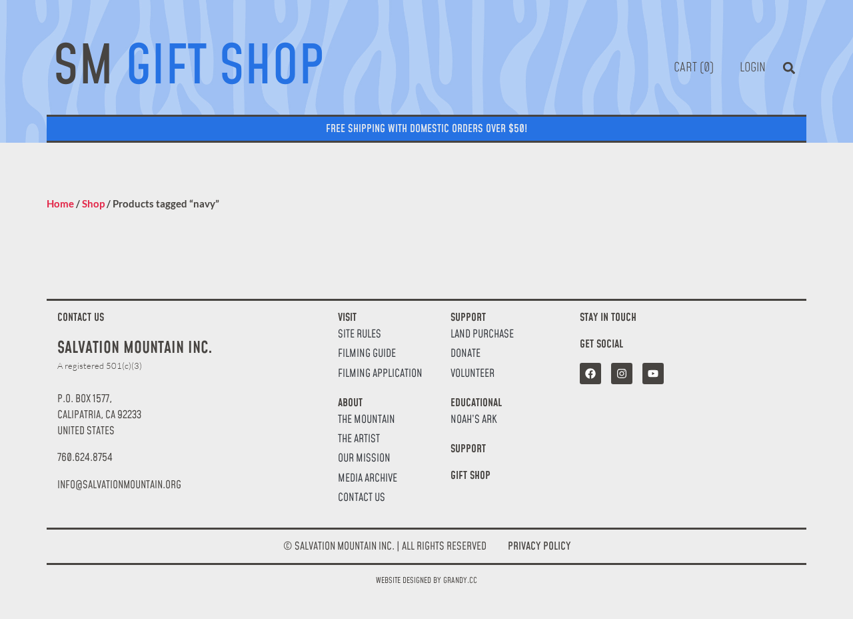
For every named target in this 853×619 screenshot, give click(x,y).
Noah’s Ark (473, 420)
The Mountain (366, 420)
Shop (93, 203)
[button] (789, 68)
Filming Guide (367, 354)
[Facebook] (590, 373)
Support (468, 317)
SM (188, 68)
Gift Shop (470, 475)
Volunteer (472, 374)
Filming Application (380, 374)
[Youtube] (653, 373)
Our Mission (364, 458)
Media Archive (367, 478)
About (350, 403)
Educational (476, 403)
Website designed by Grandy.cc (426, 580)
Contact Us (361, 498)
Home (60, 203)
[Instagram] (621, 373)
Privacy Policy (539, 546)
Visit (347, 317)
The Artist (359, 439)
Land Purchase (482, 334)
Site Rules (359, 334)
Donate (465, 354)
